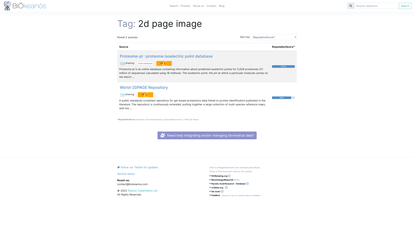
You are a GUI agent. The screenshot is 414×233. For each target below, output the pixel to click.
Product (185, 5)
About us (198, 5)
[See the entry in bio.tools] (165, 63)
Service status (126, 173)
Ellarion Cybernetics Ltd (142, 190)
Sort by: (244, 37)
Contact (211, 5)
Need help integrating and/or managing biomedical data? (210, 135)
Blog (221, 5)
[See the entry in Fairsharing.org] (128, 63)
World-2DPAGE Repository (144, 87)
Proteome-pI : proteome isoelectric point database (166, 56)
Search (174, 5)
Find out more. (191, 119)
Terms (237, 180)
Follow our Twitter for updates (139, 167)
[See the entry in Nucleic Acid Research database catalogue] (147, 63)
